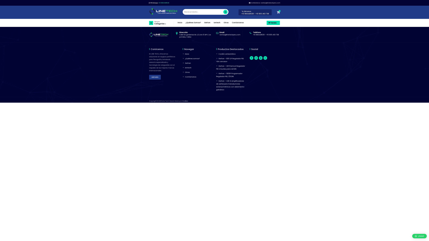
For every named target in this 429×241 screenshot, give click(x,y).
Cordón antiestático (227, 54)
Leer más (154, 77)
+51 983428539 (247, 13)
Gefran (188, 63)
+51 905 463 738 (272, 35)
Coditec (185, 101)
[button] (419, 236)
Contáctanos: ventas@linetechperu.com (265, 3)
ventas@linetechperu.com (230, 33)
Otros (187, 72)
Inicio (187, 54)
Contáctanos (190, 77)
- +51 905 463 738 (261, 13)
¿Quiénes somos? (192, 58)
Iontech (188, 67)
